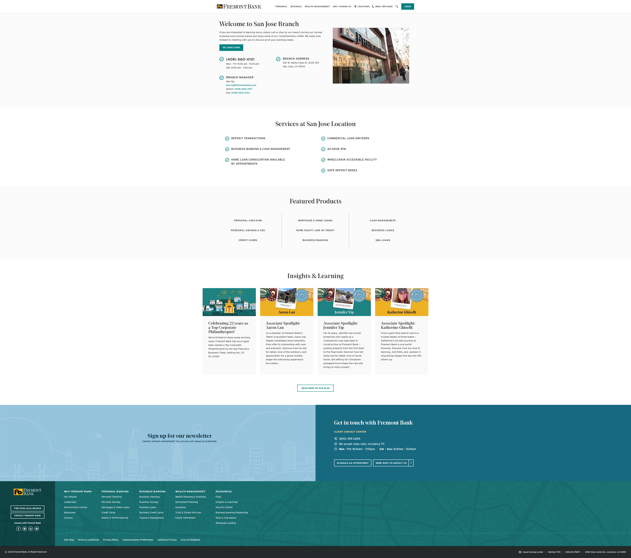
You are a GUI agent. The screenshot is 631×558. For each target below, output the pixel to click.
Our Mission (70, 496)
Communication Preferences (138, 539)
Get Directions (231, 47)
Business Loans (383, 230)
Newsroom (70, 512)
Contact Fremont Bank (27, 515)
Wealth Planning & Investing (190, 496)
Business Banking (315, 240)
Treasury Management (151, 517)
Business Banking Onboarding (232, 512)
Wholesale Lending (226, 523)
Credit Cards (248, 240)
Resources (224, 491)
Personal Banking (115, 491)
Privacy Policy (110, 539)
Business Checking (149, 496)
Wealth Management (317, 6)
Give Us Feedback (190, 539)
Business (296, 6)
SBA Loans (382, 240)
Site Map (69, 539)
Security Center (224, 507)
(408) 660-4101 (243, 89)
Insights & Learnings (227, 502)
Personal (281, 6)
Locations (363, 6)
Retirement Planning (186, 502)
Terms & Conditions (88, 539)
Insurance (180, 507)
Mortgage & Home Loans (315, 220)
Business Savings (148, 502)
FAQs (218, 496)
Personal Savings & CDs (248, 230)
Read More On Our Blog (316, 388)
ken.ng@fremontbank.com (241, 85)
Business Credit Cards (151, 512)
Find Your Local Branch (27, 508)
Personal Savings (111, 502)
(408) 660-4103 (240, 92)
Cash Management (383, 220)
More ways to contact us (391, 463)
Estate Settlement (185, 517)
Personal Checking (248, 220)
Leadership (70, 502)
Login (407, 6)
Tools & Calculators (226, 517)
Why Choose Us (342, 6)
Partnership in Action (75, 507)
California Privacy (167, 539)
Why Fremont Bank (78, 491)
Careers (68, 517)
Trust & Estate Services (188, 512)
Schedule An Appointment (353, 463)
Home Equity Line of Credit (315, 230)
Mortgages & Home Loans (115, 507)
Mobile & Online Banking (115, 517)
